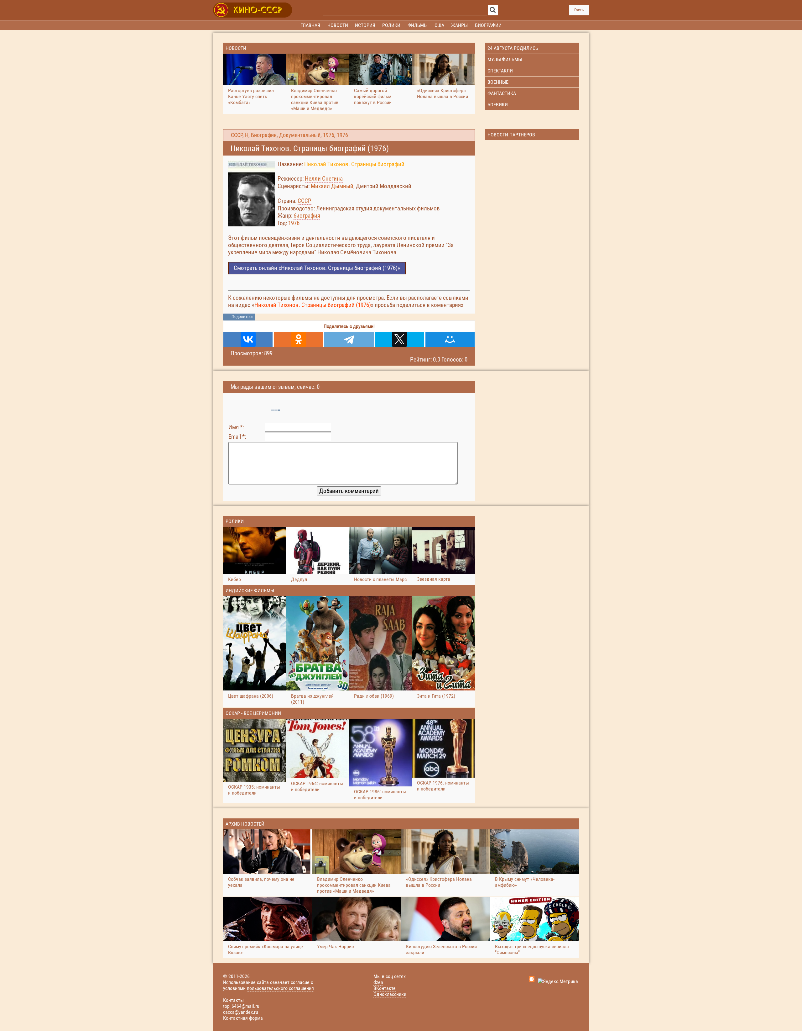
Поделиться (242, 317)
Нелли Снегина (324, 178)
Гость (579, 10)
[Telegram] (348, 339)
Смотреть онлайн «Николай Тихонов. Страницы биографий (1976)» (317, 268)
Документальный (299, 135)
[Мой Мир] (450, 339)
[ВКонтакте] (248, 339)
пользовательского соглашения (280, 988)
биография (307, 215)
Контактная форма (243, 1018)
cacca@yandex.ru (240, 1012)
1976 (328, 135)
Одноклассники (389, 994)
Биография (264, 135)
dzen (378, 982)
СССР (236, 135)
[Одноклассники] (298, 339)
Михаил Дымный (332, 186)
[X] (399, 339)
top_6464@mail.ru (241, 1006)
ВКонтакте (384, 988)
